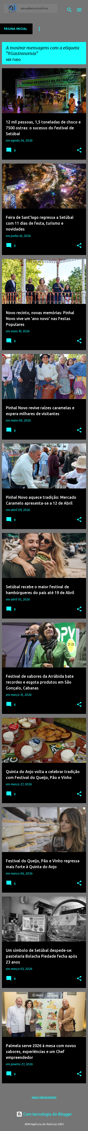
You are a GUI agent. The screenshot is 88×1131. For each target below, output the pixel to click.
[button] (79, 150)
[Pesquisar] (69, 10)
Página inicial (15, 28)
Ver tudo (13, 59)
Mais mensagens (44, 1097)
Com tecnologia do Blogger (47, 1114)
